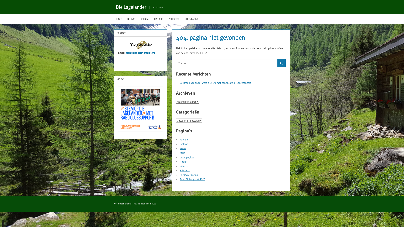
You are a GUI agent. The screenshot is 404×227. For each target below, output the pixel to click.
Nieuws (131, 18)
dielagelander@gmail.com (141, 52)
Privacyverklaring (189, 174)
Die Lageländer (131, 7)
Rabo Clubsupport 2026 (192, 179)
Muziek (183, 161)
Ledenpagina (191, 18)
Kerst (182, 152)
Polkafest (174, 18)
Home (119, 18)
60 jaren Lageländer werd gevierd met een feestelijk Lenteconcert (215, 82)
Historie (158, 18)
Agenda (145, 18)
